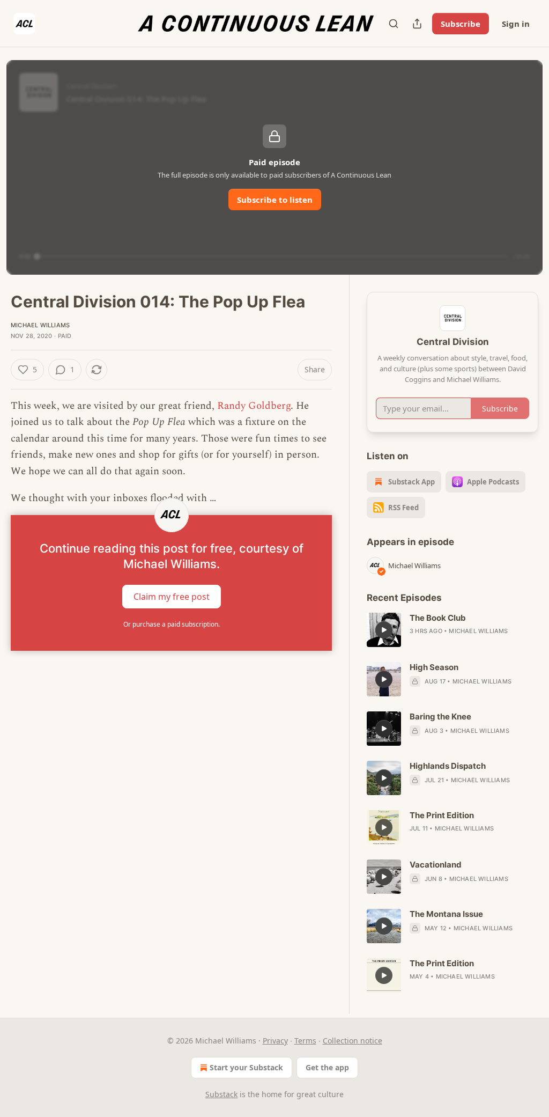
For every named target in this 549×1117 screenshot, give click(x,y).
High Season (434, 667)
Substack (221, 1094)
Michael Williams (40, 325)
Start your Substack (246, 1067)
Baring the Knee (440, 716)
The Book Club (438, 618)
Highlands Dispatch (448, 766)
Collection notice (352, 1040)
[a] (383, 629)
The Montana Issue (446, 914)
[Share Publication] (417, 23)
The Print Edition (442, 815)
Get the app (327, 1067)
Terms (305, 1040)
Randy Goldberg (254, 406)
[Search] (393, 23)
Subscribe (460, 23)
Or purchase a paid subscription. (171, 624)
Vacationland (436, 864)
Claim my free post (171, 596)
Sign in (516, 23)
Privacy (275, 1040)
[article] (452, 629)
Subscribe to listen (275, 199)
